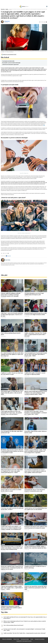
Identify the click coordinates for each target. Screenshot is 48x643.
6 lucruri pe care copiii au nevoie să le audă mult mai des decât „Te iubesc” (12, 508)
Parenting (7, 9)
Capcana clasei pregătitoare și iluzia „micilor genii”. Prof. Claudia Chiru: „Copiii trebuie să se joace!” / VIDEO (11, 588)
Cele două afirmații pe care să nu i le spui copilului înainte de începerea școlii (34, 294)
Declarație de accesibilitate (39, 639)
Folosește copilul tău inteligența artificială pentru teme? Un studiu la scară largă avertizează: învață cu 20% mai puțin (10, 295)
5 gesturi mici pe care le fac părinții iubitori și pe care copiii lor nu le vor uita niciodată (35, 508)
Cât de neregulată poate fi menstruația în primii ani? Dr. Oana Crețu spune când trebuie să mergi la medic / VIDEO (35, 354)
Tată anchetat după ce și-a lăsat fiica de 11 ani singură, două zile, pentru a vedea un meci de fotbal (11, 393)
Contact (31, 639)
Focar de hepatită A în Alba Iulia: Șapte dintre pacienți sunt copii (12, 432)
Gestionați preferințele (25, 639)
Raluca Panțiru (7, 21)
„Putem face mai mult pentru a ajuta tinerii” (10, 64)
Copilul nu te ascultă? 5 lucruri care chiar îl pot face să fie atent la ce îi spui (12, 373)
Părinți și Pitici (3, 9)
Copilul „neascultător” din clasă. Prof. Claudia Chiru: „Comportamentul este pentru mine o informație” (35, 335)
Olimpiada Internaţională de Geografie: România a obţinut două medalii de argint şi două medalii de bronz (11, 608)
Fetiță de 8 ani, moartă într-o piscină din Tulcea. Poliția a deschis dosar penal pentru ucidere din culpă (35, 588)
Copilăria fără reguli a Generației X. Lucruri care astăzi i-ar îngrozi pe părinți (34, 373)
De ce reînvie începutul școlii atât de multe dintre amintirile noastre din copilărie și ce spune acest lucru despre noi (12, 354)
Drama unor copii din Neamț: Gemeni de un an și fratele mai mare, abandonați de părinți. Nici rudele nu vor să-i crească (12, 568)
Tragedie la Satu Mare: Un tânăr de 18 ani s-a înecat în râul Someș (35, 567)
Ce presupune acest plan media (8, 61)
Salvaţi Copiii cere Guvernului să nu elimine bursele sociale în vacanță (11, 490)
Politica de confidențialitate (7, 639)
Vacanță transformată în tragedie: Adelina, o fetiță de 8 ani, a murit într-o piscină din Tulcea (35, 547)
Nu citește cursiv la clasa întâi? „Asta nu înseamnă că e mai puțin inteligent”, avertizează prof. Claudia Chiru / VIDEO (35, 413)
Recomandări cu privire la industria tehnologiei (11, 62)
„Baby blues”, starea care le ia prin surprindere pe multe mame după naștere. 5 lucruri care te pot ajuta (12, 315)
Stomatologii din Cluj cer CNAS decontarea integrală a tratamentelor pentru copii (34, 490)
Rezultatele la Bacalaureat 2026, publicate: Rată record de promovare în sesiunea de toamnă (35, 527)
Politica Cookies (16, 639)
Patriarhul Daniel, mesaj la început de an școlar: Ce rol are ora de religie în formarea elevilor (35, 314)
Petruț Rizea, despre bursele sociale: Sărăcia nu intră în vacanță (35, 432)
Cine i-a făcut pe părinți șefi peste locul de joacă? (10, 334)
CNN (44, 125)
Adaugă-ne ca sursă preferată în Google (9, 54)
